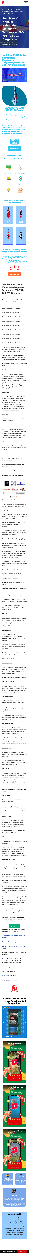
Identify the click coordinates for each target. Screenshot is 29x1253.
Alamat (4, 958)
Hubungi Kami (14, 926)
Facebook (4, 980)
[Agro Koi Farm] (2, 3)
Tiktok (3, 971)
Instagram (5, 967)
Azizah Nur (7, 44)
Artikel (8, 9)
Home (3, 9)
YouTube (4, 975)
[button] (4, 96)
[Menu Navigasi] (26, 2)
